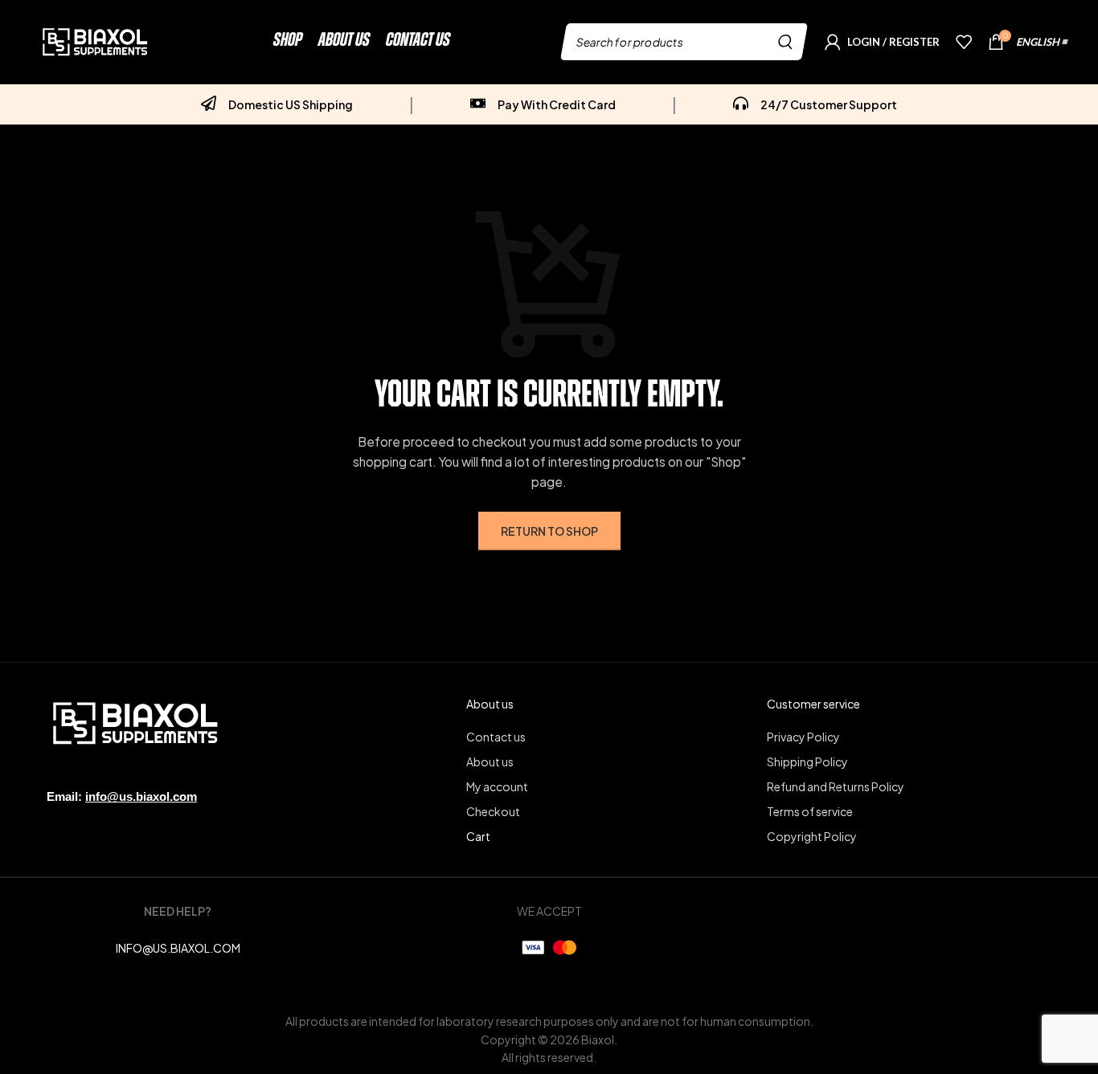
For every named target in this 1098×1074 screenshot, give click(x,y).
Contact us (496, 736)
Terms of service (810, 811)
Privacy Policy (803, 736)
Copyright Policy (812, 836)
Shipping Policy (807, 761)
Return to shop (549, 531)
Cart (478, 836)
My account (497, 786)
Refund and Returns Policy (835, 786)
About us (490, 761)
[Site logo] (95, 40)
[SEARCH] (786, 41)
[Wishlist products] (964, 42)
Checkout (493, 811)
